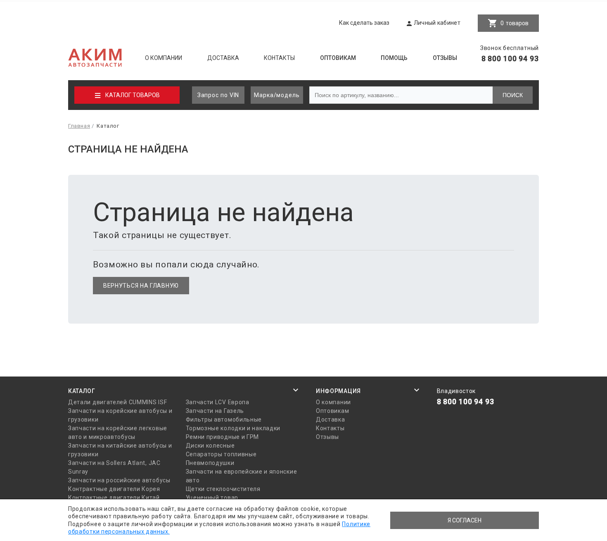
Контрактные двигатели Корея (114, 489)
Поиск (513, 95)
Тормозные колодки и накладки (233, 428)
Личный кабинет (437, 22)
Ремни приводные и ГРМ (222, 437)
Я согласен (464, 520)
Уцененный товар (212, 497)
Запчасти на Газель (215, 411)
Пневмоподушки (210, 463)
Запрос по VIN (218, 95)
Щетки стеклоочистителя (223, 489)
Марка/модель (277, 95)
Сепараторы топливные (221, 454)
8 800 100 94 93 (510, 58)
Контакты (279, 58)
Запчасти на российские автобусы (119, 480)
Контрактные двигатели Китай (114, 497)
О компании (163, 58)
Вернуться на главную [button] (141, 285)
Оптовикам (338, 58)
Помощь (394, 58)
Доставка (223, 58)
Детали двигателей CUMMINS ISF (117, 402)
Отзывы (445, 58)
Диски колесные (210, 445)
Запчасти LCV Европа (217, 402)
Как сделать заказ (364, 22)
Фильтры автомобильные (224, 419)
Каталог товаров (132, 95)
